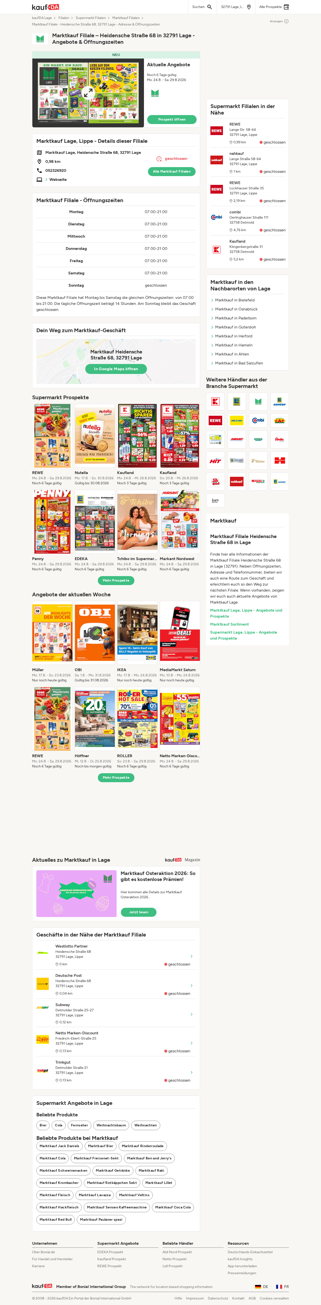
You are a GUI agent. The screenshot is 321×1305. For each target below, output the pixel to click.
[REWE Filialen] (215, 420)
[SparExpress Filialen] (258, 482)
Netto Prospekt (175, 1259)
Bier (43, 1125)
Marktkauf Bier (100, 1146)
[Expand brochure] (88, 93)
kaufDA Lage (42, 18)
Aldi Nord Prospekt (177, 1252)
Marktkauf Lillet (159, 1183)
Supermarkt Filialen (91, 18)
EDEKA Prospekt (110, 1252)
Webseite (58, 179)
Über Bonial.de (43, 1252)
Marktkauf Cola (52, 1158)
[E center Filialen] (280, 401)
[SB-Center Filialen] (215, 482)
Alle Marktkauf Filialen (172, 171)
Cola (58, 1125)
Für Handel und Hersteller (52, 1259)
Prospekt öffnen (172, 119)
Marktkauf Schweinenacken (63, 1170)
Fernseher (79, 1125)
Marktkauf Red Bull (55, 1219)
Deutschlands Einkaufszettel (250, 1252)
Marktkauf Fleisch (55, 1195)
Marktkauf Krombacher (59, 1183)
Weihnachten (145, 1125)
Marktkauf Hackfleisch (59, 1207)
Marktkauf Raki (152, 1170)
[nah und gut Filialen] (237, 420)
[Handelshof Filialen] (280, 461)
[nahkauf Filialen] (237, 482)
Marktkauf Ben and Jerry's (149, 1158)
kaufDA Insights (240, 1259)
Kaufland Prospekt (111, 1259)
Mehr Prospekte (116, 580)
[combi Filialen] (258, 420)
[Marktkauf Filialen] (258, 401)
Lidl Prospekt (173, 1266)
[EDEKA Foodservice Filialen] (237, 461)
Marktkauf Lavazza (95, 1195)
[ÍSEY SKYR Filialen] (215, 501)
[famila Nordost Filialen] (280, 439)
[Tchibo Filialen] (258, 461)
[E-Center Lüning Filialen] (280, 482)
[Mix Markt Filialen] (258, 439)
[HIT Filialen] (215, 461)
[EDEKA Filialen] (237, 401)
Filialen (63, 18)
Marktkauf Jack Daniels (59, 1146)
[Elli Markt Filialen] (215, 439)
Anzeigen (276, 21)
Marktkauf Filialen (126, 18)
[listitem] (52, 445)
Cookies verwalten (274, 1298)
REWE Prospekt (109, 1266)
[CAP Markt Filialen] (280, 420)
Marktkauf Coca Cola (173, 1207)
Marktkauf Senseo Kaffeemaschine (117, 1207)
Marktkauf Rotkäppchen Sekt (112, 1183)
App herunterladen (242, 1266)
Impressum (195, 1298)
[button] (116, 89)
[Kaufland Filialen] (215, 401)
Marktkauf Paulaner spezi (101, 1219)
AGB (252, 1298)
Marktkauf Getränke (113, 1170)
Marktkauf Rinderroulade (143, 1146)
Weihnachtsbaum (111, 1125)
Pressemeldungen (242, 1273)
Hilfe (178, 1298)
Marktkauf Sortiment (229, 624)
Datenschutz (218, 1298)
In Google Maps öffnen (116, 368)
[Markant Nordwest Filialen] (237, 439)
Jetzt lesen (138, 912)
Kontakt (238, 1298)
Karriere (38, 1266)
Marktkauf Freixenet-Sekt (96, 1158)
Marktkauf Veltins (134, 1195)
